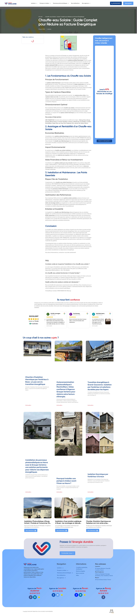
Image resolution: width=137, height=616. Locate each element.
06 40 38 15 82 (80, 591)
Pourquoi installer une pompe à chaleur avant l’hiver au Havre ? (66, 480)
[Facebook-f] (31, 597)
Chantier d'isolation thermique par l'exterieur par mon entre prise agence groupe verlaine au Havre (98, 523)
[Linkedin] (35, 597)
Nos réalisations (75, 3)
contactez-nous (63, 252)
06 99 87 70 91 (35, 593)
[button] (112, 320)
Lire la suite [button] (72, 326)
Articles (49, 29)
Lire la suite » (28, 405)
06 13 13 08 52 (58, 591)
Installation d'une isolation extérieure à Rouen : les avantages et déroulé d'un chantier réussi (68, 523)
